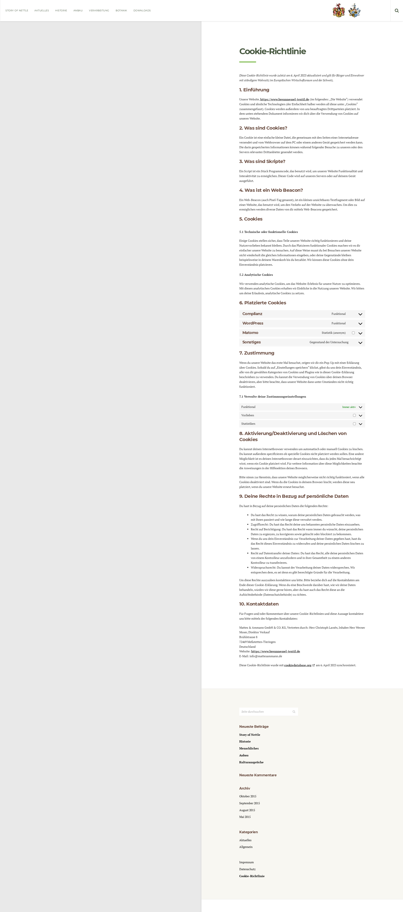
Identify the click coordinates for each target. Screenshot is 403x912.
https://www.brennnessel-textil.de (284, 99)
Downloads (142, 10)
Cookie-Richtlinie (252, 876)
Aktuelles (41, 10)
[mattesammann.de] (346, 10)
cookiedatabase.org (297, 665)
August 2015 (247, 810)
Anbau (78, 10)
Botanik (121, 10)
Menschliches (249, 748)
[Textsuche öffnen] (396, 10)
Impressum (246, 862)
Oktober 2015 (247, 796)
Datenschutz (247, 869)
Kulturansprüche (251, 762)
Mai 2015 (245, 817)
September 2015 (249, 803)
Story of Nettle (16, 10)
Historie (61, 10)
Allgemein (246, 847)
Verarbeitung (99, 10)
